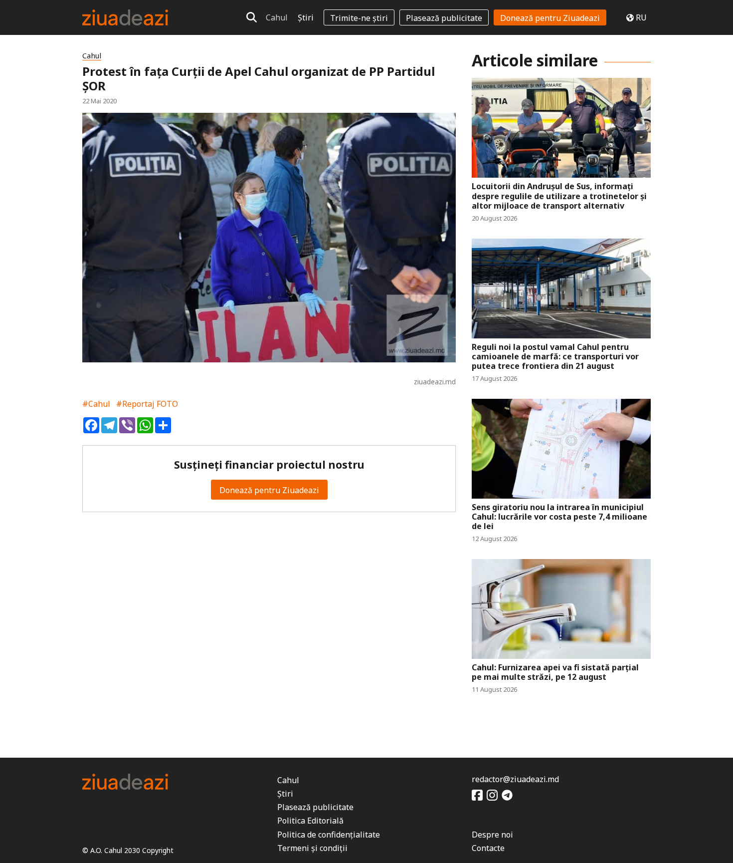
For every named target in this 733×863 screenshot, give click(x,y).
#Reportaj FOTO (147, 403)
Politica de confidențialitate (328, 834)
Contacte (488, 848)
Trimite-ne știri (359, 17)
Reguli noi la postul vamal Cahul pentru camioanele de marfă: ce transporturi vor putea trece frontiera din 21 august (555, 356)
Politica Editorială (310, 820)
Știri (306, 17)
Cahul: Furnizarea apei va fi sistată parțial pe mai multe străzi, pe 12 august (555, 672)
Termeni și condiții (312, 848)
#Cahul (96, 403)
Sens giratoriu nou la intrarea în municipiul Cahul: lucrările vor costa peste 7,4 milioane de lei (559, 517)
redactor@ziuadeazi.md (515, 779)
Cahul (277, 17)
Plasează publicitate (444, 17)
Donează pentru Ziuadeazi (550, 17)
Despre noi (492, 834)
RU (641, 17)
